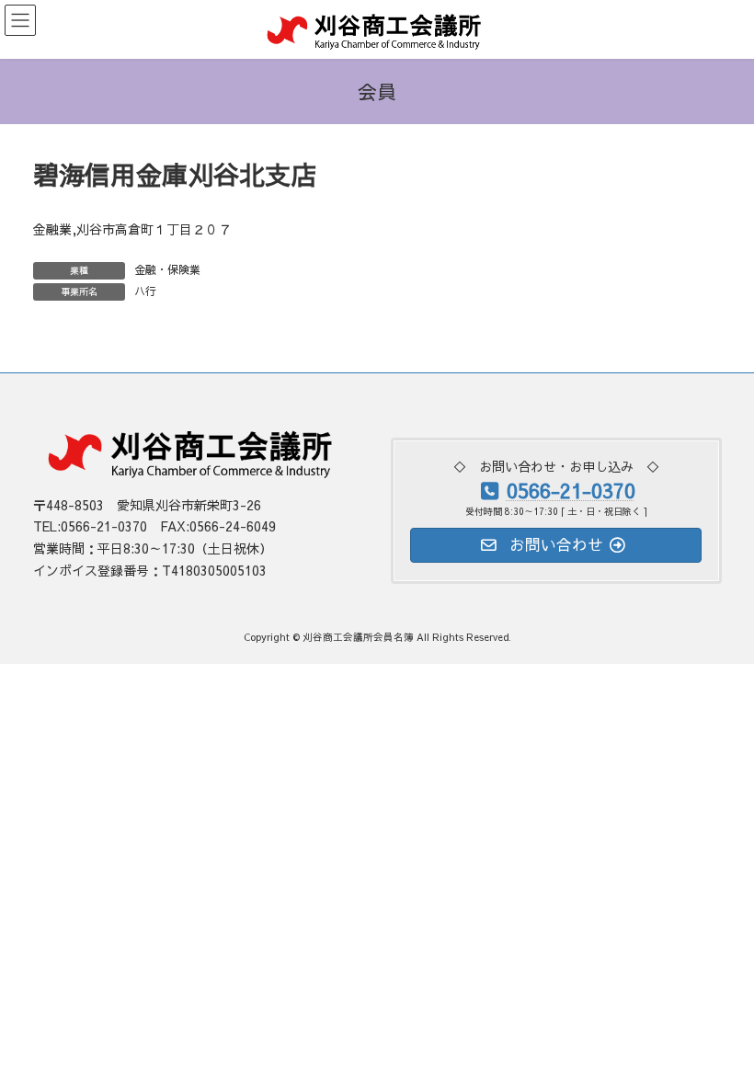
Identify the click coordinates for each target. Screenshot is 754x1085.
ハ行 (145, 290)
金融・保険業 (167, 269)
